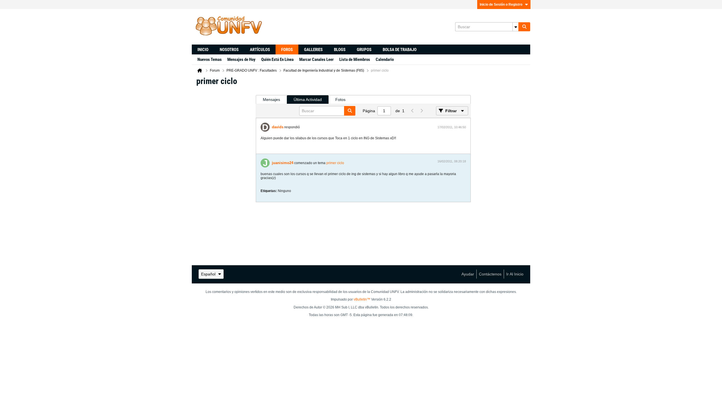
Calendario (385, 59)
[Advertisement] (223, 175)
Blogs (339, 49)
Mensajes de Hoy (241, 59)
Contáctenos (490, 274)
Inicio (202, 49)
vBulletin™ (362, 299)
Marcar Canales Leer (316, 59)
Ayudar (467, 274)
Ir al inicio (514, 274)
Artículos (260, 49)
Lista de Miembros (354, 59)
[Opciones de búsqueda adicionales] (515, 26)
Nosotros (229, 49)
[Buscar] (524, 26)
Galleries (313, 49)
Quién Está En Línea (277, 59)
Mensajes (271, 99)
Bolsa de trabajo (400, 49)
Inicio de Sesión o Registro (501, 4)
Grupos (364, 49)
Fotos (340, 99)
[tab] (271, 99)
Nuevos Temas (209, 59)
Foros (287, 49)
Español (208, 274)
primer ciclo (335, 163)
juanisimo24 (282, 163)
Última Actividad (308, 99)
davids (277, 127)
